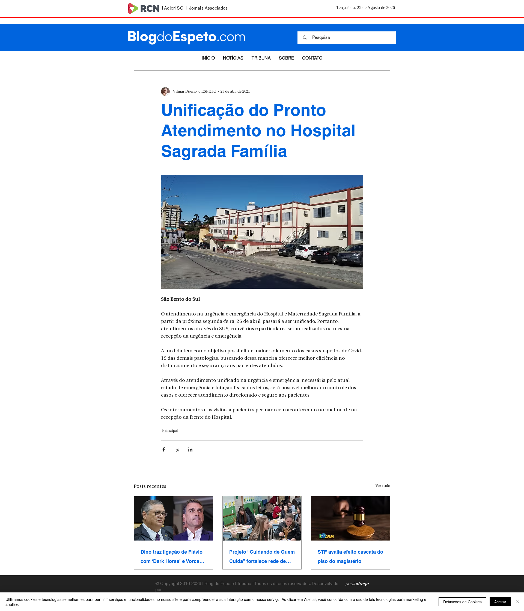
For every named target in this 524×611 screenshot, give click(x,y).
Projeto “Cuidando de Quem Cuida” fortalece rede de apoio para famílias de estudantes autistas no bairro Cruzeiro (262, 556)
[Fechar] (517, 602)
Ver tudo (383, 486)
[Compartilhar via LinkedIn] (190, 449)
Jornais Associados (208, 8)
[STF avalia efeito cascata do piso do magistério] (350, 518)
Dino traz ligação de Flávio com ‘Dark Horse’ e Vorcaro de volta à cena (172, 556)
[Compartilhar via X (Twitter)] (177, 449)
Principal (170, 431)
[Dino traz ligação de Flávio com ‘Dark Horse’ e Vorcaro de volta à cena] (173, 518)
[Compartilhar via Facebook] (163, 449)
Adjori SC (173, 8)
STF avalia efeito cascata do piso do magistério (350, 556)
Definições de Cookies (462, 601)
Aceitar (500, 601)
